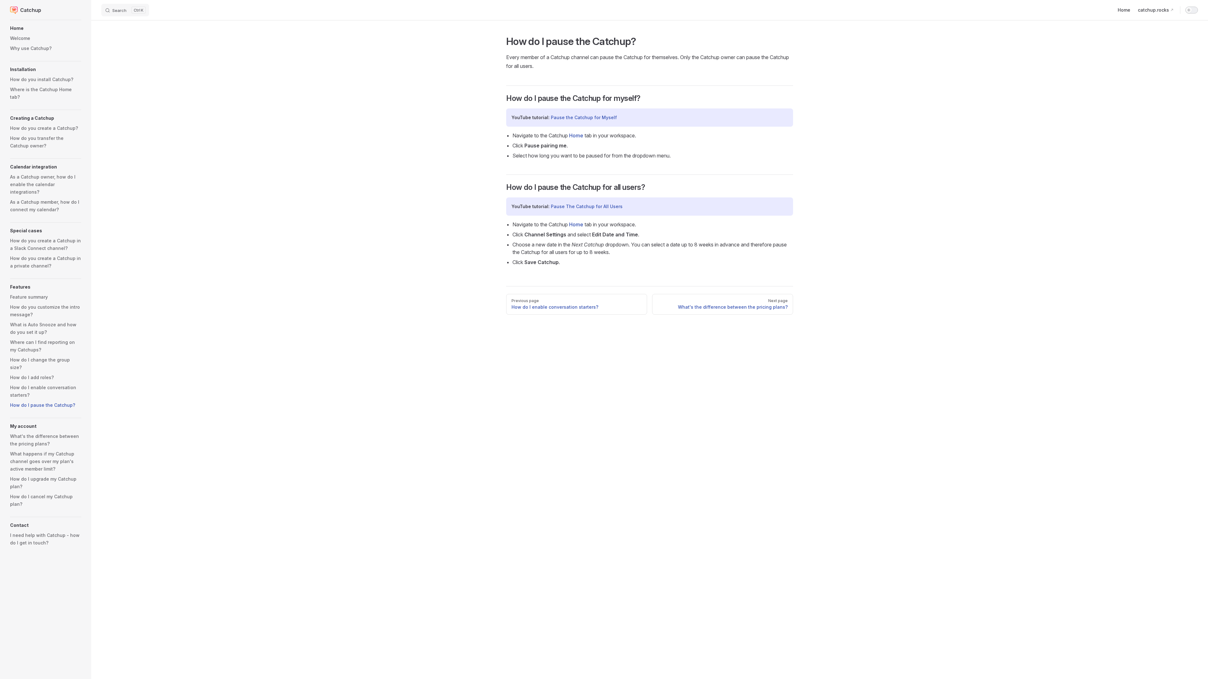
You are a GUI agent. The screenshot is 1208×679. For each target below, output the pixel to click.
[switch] (1191, 10)
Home (576, 135)
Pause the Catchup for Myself (584, 117)
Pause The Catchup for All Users (587, 206)
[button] (45, 28)
